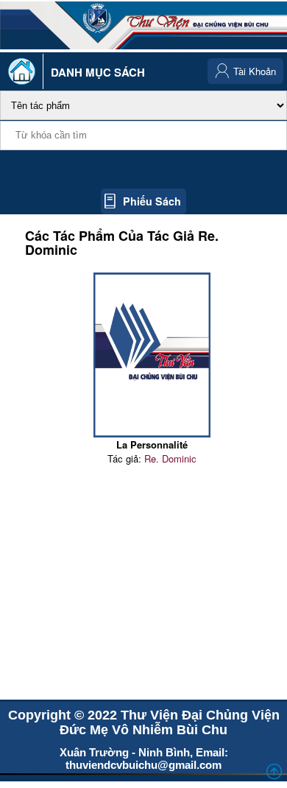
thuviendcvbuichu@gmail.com (143, 765)
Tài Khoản (254, 71)
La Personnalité (152, 444)
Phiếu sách (152, 201)
